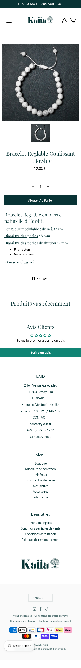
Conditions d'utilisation (40, 534)
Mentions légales (40, 523)
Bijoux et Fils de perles (40, 480)
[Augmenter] (48, 186)
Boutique (40, 463)
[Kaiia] (41, 20)
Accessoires (40, 491)
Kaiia (45, 644)
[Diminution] (33, 186)
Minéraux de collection (40, 469)
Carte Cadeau (40, 497)
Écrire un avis (40, 352)
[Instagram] (35, 609)
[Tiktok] (47, 609)
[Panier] (73, 20)
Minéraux (40, 474)
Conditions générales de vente (40, 528)
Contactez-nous (40, 437)
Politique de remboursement (40, 539)
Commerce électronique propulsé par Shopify (40, 648)
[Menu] (9, 20)
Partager (42, 278)
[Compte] (64, 20)
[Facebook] (41, 609)
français (37, 597)
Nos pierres (40, 486)
